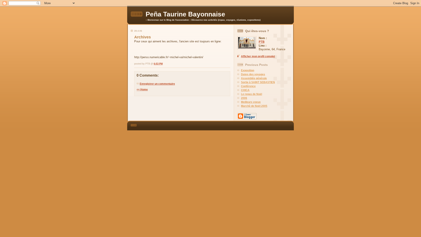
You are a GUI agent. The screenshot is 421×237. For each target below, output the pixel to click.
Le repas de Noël (251, 94)
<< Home (142, 89)
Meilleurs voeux (251, 102)
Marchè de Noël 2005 (254, 106)
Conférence (248, 86)
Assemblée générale (254, 78)
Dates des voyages (253, 74)
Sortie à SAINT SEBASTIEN (258, 82)
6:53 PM (158, 63)
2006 (244, 98)
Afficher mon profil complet (258, 56)
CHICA (245, 90)
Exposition (247, 70)
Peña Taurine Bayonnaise (185, 14)
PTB (261, 41)
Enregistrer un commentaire (157, 83)
